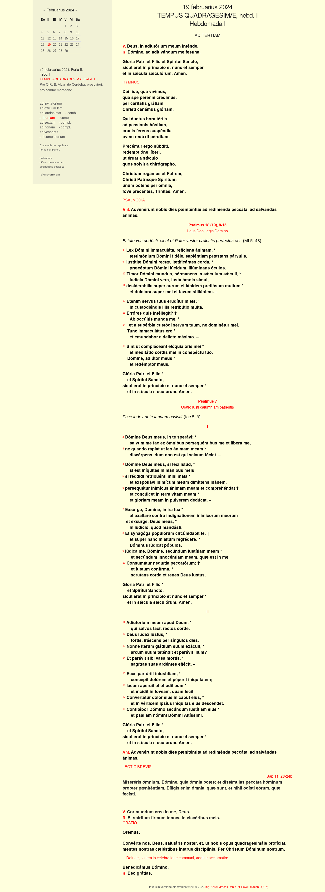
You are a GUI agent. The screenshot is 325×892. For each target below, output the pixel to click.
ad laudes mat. (51, 112)
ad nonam (47, 127)
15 (66, 38)
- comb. (71, 112)
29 (66, 51)
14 (60, 38)
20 (54, 44)
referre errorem (50, 174)
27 (54, 51)
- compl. (64, 117)
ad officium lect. (51, 108)
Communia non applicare (54, 145)
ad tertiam (47, 117)
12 (49, 38)
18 (42, 44)
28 (60, 51)
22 (66, 44)
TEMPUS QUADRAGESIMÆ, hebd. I (67, 79)
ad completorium (52, 136)
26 (49, 51)
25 (42, 51)
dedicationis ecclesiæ (52, 166)
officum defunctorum (51, 162)
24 (77, 44)
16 (72, 38)
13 (54, 38)
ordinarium (46, 158)
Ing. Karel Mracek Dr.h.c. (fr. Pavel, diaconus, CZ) (236, 887)
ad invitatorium (51, 103)
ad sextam (47, 122)
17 (77, 38)
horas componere (50, 149)
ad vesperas (49, 131)
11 (42, 38)
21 (60, 44)
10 (77, 32)
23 (72, 44)
